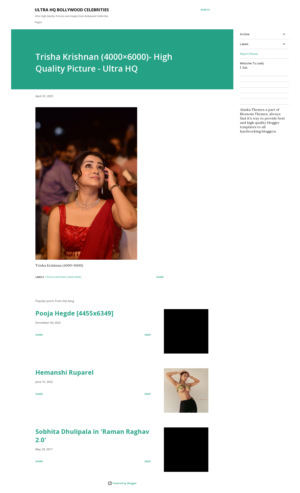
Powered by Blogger (124, 483)
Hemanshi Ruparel (64, 372)
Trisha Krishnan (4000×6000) (63, 277)
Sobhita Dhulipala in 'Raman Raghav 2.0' (92, 435)
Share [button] (160, 277)
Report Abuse (249, 54)
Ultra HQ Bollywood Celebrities (72, 9)
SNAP (147, 334)
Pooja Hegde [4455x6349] (74, 313)
